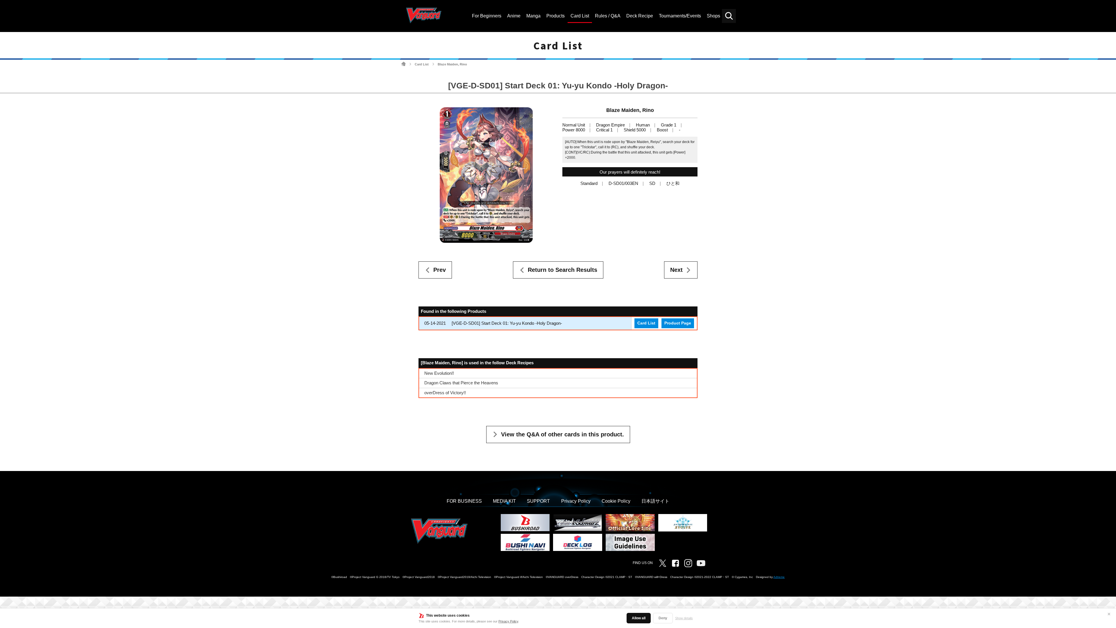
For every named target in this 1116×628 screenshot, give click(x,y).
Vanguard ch (701, 563)
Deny (663, 618)
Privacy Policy (508, 621)
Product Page (677, 323)
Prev (439, 270)
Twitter (662, 563)
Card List (422, 64)
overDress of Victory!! (445, 392)
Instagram (688, 563)
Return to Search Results (562, 270)
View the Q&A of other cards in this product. (562, 434)
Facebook (675, 563)
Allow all (638, 618)
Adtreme (779, 577)
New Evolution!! (439, 373)
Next (676, 270)
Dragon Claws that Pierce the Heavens (461, 382)
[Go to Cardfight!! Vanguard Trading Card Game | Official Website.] (403, 64)
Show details (684, 618)
